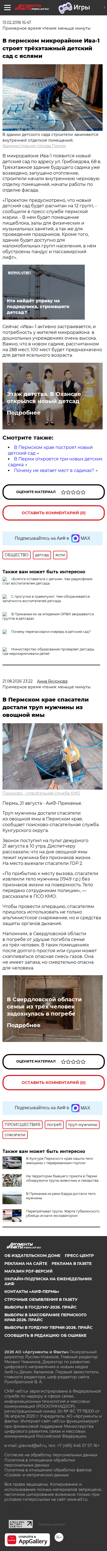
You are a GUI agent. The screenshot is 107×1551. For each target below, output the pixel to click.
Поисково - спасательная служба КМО (41, 793)
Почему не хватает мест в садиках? (54, 470)
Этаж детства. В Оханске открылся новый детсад (44, 397)
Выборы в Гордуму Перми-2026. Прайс (48, 1327)
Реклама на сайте (25, 1263)
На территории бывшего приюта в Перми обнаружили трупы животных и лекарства (62, 1178)
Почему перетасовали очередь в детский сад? (51, 632)
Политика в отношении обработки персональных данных (39, 1463)
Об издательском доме (32, 1255)
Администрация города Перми (34, 145)
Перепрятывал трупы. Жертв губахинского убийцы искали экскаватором (63, 1213)
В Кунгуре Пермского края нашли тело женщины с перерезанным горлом (59, 1160)
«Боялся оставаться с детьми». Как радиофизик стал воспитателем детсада (47, 581)
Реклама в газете (72, 1263)
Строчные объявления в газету (41, 1299)
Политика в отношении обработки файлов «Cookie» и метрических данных (48, 1472)
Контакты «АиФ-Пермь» (31, 1291)
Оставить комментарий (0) (54, 512)
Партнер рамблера (52, 1524)
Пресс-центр (79, 1255)
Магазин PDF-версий (28, 1271)
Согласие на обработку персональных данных (50, 1454)
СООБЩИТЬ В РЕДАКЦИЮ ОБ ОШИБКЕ (45, 1335)
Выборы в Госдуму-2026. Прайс (40, 1307)
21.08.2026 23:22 (17, 681)
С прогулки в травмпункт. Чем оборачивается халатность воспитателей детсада (46, 598)
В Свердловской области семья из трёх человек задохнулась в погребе (44, 1006)
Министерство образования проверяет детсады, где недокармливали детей (48, 651)
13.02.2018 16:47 (16, 22)
